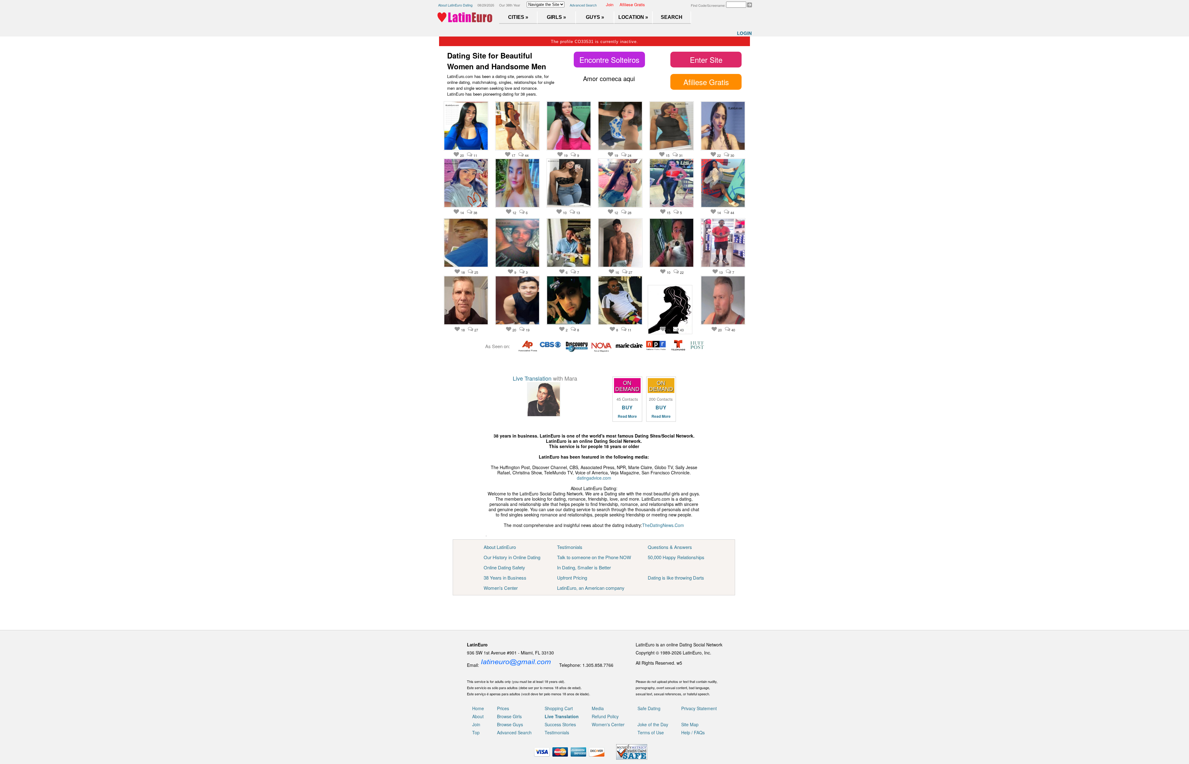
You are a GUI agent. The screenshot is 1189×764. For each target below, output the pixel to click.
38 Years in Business (505, 577)
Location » (633, 17)
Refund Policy (605, 716)
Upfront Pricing (572, 577)
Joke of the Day (653, 724)
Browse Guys (510, 724)
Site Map (690, 724)
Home (478, 708)
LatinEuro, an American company (591, 588)
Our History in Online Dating (512, 557)
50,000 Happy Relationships (676, 557)
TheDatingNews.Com (663, 525)
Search (671, 17)
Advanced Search (583, 4)
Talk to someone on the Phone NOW (594, 557)
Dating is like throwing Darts (676, 577)
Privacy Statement (699, 708)
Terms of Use (651, 732)
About (478, 716)
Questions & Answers (670, 547)
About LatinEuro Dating (455, 4)
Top (476, 732)
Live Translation (532, 378)
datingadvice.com (594, 478)
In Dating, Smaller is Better (584, 567)
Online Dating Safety (504, 567)
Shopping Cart (559, 708)
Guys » (595, 17)
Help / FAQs (693, 732)
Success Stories (560, 724)
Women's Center (501, 588)
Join (609, 4)
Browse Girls (509, 716)
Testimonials (569, 547)
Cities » (518, 17)
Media (598, 708)
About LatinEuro (500, 547)
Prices (503, 708)
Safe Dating (649, 708)
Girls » (556, 17)
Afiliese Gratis (632, 4)
